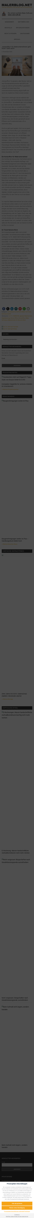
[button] (17, 1208)
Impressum (17, 1214)
